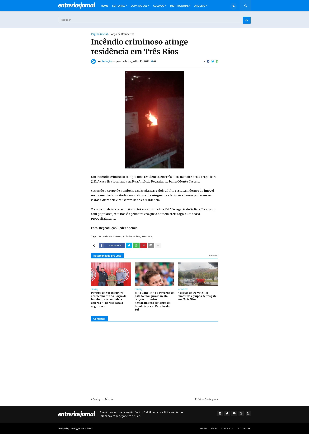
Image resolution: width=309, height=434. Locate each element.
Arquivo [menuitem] (199, 5)
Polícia (136, 236)
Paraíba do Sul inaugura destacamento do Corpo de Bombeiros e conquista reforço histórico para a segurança (108, 299)
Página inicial (99, 34)
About (214, 428)
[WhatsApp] (217, 61)
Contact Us (227, 428)
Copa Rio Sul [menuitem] (139, 5)
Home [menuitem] (104, 5)
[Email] (151, 245)
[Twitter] (212, 61)
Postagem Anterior (103, 399)
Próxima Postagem (205, 399)
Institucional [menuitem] (179, 5)
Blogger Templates (82, 428)
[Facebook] (208, 61)
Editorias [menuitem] (118, 5)
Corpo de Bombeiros (122, 34)
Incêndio (127, 236)
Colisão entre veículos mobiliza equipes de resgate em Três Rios (197, 296)
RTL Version (244, 428)
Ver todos (213, 255)
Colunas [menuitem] (158, 5)
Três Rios (147, 236)
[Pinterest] (143, 245)
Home (203, 428)
